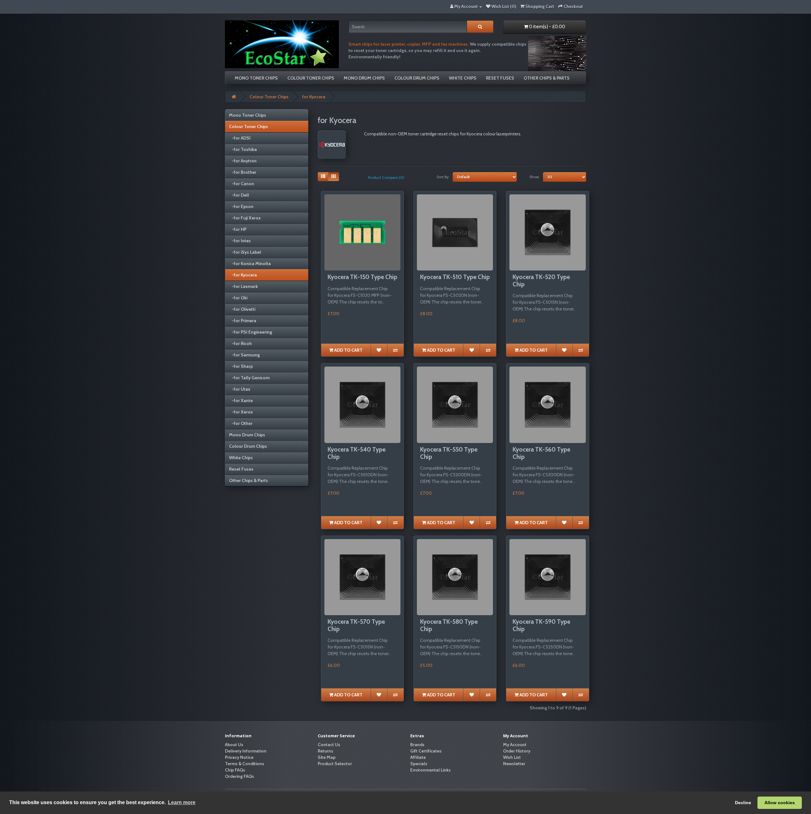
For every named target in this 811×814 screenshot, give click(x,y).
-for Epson (241, 206)
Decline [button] (743, 802)
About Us (234, 744)
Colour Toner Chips (310, 78)
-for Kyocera (243, 275)
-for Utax (239, 389)
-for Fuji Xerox (245, 218)
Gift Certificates (426, 751)
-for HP (237, 229)
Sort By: (443, 176)
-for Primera (242, 320)
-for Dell (239, 195)
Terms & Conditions (244, 763)
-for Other (240, 423)
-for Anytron (243, 161)
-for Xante (241, 400)
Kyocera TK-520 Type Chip (541, 280)
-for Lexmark (243, 286)
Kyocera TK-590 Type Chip (541, 625)
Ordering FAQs (239, 776)
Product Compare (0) (386, 177)
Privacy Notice (239, 757)
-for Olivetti (242, 309)
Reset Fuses (500, 78)
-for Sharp (241, 366)
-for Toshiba (243, 149)
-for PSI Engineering (250, 332)
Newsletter (514, 763)
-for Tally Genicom (249, 378)
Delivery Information (245, 751)
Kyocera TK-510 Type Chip (455, 277)
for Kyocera (313, 97)
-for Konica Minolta (250, 263)
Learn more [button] (181, 802)
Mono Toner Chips (256, 78)
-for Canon (241, 183)
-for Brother (242, 172)
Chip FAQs (235, 770)
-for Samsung (244, 355)
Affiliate (418, 757)
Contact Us (329, 744)
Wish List (512, 757)
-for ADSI (240, 138)
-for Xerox (241, 412)
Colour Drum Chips (416, 78)
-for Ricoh (240, 343)
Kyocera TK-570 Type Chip (356, 625)
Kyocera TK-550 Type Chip (448, 453)
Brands (417, 744)
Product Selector (335, 763)
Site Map (326, 757)
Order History (516, 751)
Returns (325, 751)
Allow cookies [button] (779, 802)
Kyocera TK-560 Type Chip (541, 453)
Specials (418, 763)
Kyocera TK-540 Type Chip (357, 453)
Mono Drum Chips (364, 78)
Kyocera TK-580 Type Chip (449, 625)
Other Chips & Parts (547, 78)
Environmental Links (430, 770)
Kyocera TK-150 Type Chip (362, 277)
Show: (534, 176)
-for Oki (238, 298)
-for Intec (240, 241)
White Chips (462, 78)
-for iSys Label (245, 252)
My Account (515, 744)
